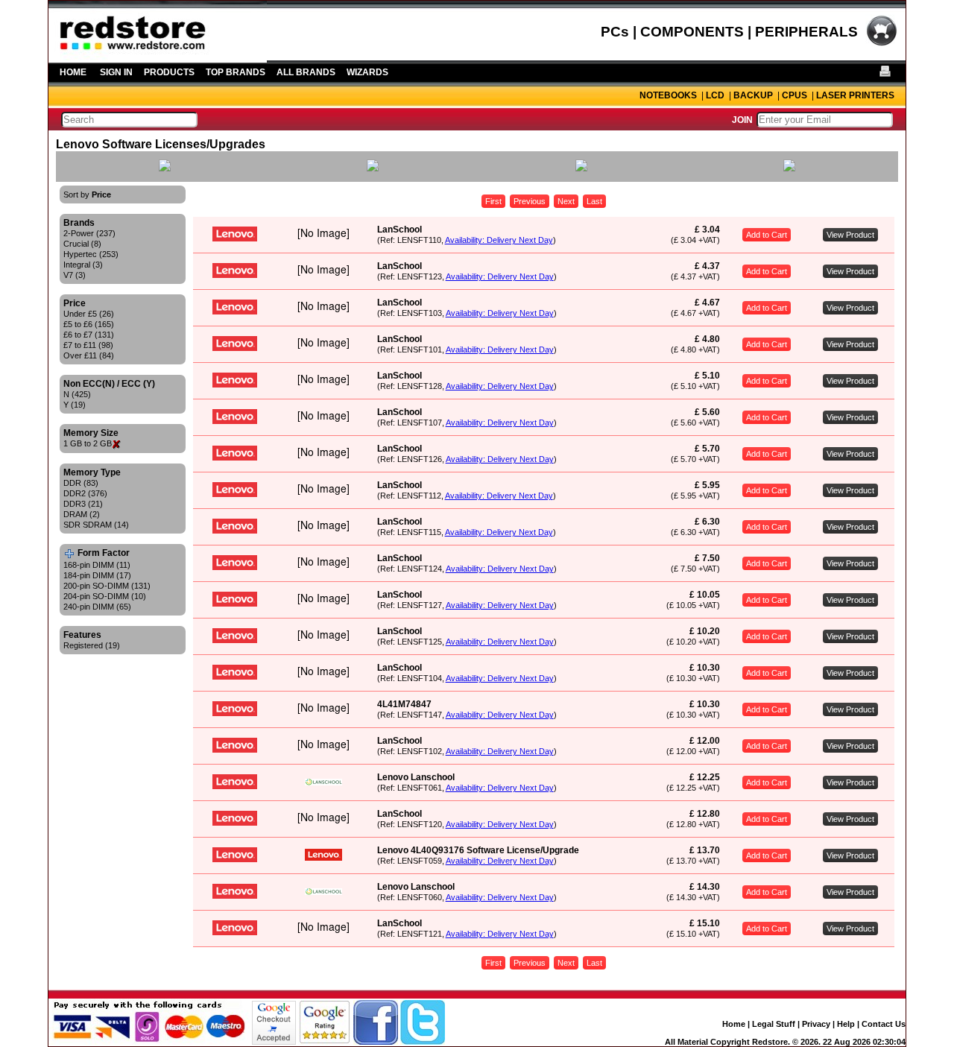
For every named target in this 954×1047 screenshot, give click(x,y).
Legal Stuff (773, 1023)
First (493, 201)
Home (733, 1023)
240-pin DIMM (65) (97, 606)
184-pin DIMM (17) (97, 575)
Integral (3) (83, 264)
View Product (850, 234)
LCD (715, 95)
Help (846, 1023)
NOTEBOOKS (668, 95)
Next (566, 201)
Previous (530, 201)
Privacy (816, 1023)
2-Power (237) (89, 233)
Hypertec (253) (91, 254)
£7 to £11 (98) (88, 345)
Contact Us (884, 1023)
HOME (73, 72)
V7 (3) (74, 275)
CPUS (794, 95)
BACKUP (753, 95)
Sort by (87, 194)
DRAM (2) (81, 514)
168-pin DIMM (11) (96, 564)
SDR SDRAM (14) (96, 524)
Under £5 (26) (88, 313)
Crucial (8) (82, 243)
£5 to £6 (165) (88, 324)
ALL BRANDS (306, 72)
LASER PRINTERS (855, 95)
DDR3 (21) (83, 503)
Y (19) (74, 404)
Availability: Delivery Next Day (499, 239)
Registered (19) (91, 645)
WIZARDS (367, 72)
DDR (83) (80, 482)
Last (594, 201)
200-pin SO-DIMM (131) (107, 585)
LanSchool (399, 229)
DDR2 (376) (85, 493)
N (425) (77, 394)
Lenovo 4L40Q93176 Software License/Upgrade (478, 850)
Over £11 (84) (88, 355)
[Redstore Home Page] (157, 57)
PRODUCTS (169, 72)
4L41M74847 (404, 704)
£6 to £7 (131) (88, 334)
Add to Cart (766, 234)
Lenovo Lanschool (416, 777)
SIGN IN (116, 72)
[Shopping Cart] (881, 44)
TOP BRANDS (235, 72)
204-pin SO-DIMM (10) (104, 596)
